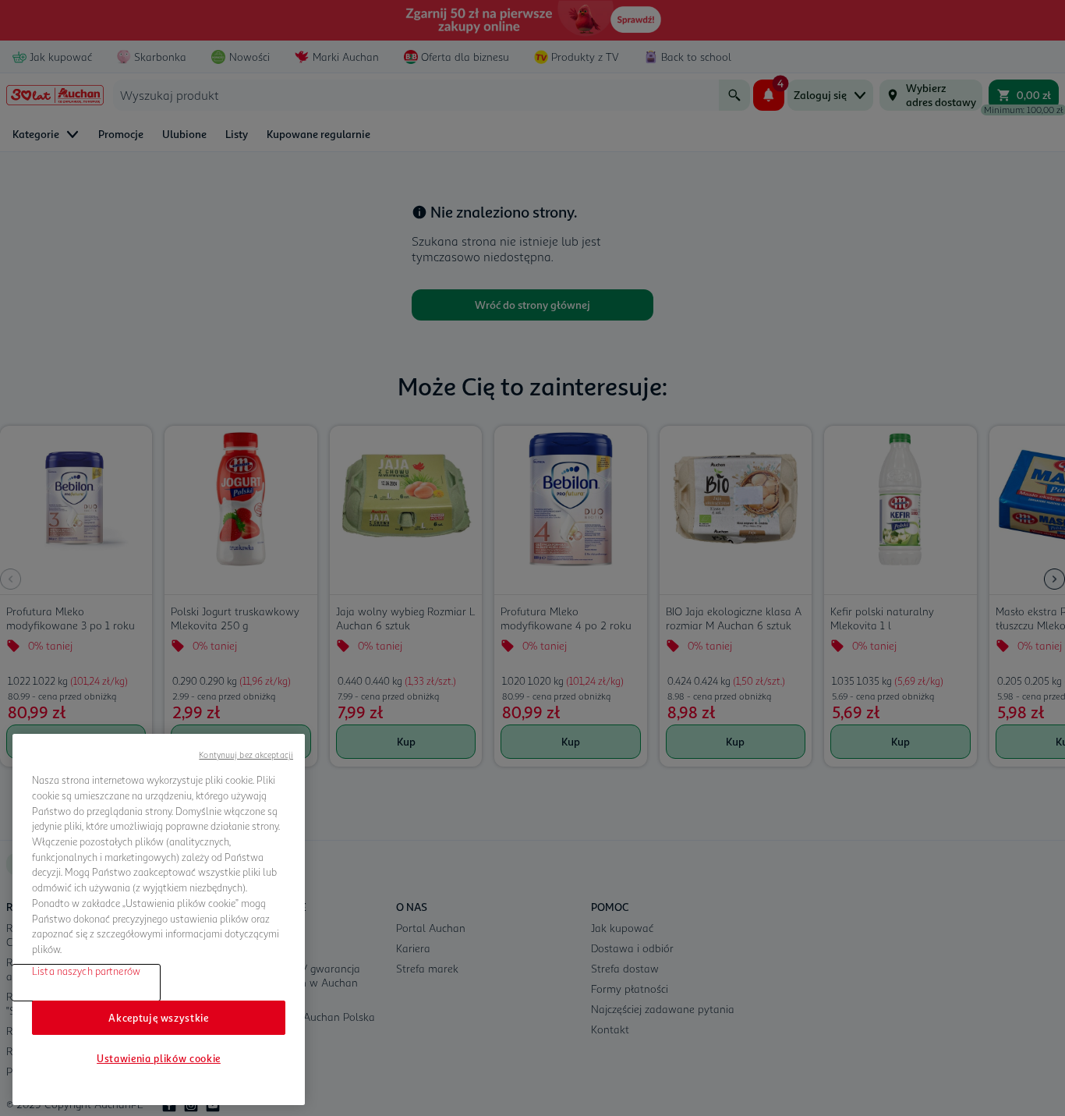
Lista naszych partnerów (86, 971)
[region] (158, 919)
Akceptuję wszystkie (158, 1017)
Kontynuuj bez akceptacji (246, 754)
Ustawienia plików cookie (159, 1058)
